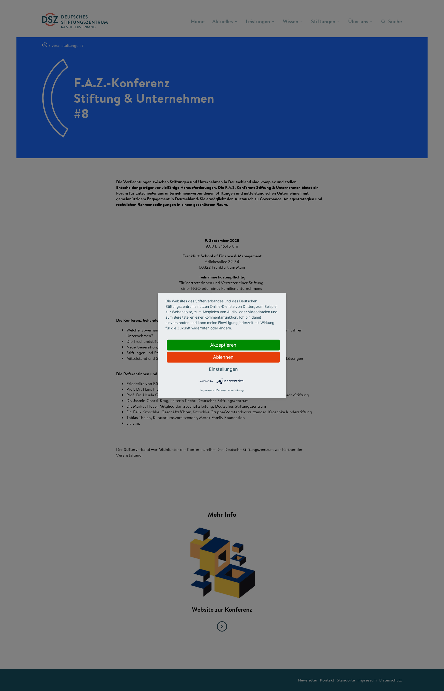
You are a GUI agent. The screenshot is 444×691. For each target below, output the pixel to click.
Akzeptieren (223, 344)
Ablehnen (223, 357)
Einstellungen (223, 369)
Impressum (207, 390)
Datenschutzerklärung (230, 390)
